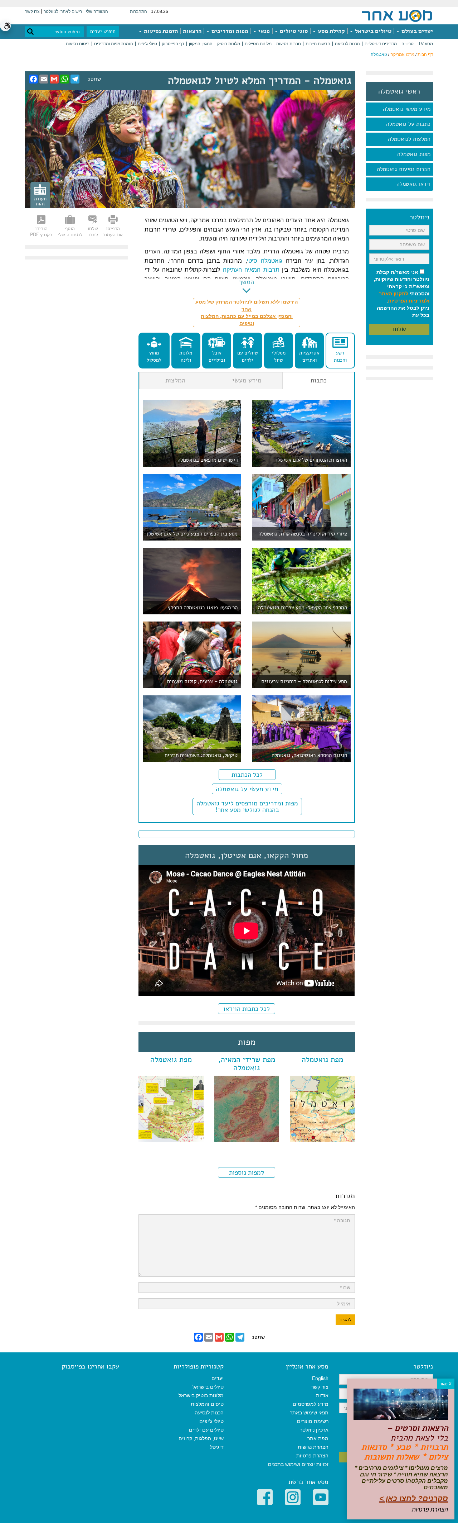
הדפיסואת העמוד (113, 231)
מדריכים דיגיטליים (381, 44)
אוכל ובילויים (217, 356)
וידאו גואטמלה (413, 184)
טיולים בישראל (372, 31)
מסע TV (425, 44)
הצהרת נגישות (313, 1447)
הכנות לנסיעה (347, 44)
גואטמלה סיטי (264, 261)
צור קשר (319, 1387)
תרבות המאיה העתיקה (251, 270)
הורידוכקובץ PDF (41, 231)
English (320, 1378)
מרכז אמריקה (402, 54)
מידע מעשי (247, 380)
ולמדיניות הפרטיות (408, 301)
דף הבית (425, 54)
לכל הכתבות (247, 774)
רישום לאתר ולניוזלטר (63, 11)
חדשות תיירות (318, 44)
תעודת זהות (40, 201)
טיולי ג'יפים (147, 44)
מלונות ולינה (185, 356)
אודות (322, 1395)
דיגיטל (217, 1447)
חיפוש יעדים (103, 31)
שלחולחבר (92, 231)
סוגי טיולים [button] (293, 31)
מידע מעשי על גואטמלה (247, 789)
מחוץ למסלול (154, 356)
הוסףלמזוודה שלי (69, 231)
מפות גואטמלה (413, 154)
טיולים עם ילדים (247, 356)
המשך (246, 282)
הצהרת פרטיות (312, 1455)
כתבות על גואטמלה (408, 124)
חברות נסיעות (288, 44)
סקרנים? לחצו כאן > (413, 1498)
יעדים (217, 1378)
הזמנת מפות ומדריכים (113, 44)
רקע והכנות (340, 356)
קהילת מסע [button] (330, 31)
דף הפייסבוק (173, 44)
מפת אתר (317, 1438)
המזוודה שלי (97, 11)
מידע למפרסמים (310, 1404)
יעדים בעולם (416, 31)
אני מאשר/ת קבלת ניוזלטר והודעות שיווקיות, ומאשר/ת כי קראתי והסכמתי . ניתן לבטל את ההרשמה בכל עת (401, 293)
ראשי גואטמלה (399, 91)
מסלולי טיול (279, 356)
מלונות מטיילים (258, 44)
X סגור (446, 1383)
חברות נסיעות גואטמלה (403, 169)
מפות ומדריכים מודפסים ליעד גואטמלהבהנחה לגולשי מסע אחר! (247, 806)
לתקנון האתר (393, 293)
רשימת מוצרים (312, 1421)
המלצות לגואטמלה (409, 139)
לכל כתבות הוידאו (246, 1008)
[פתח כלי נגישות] (5, 25)
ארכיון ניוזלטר (314, 1430)
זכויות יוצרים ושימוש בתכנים (298, 1464)
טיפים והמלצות (207, 1404)
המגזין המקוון (201, 44)
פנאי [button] (263, 31)
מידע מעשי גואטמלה (406, 109)
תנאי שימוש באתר (309, 1412)
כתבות (319, 380)
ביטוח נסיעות (77, 44)
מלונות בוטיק (228, 44)
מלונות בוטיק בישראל (201, 1395)
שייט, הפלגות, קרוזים (201, 1438)
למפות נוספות (246, 1172)
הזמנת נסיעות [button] (160, 31)
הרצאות (192, 31)
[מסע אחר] (397, 15)
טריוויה (407, 44)
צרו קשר (32, 11)
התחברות (138, 11)
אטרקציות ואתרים (309, 356)
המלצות (175, 380)
